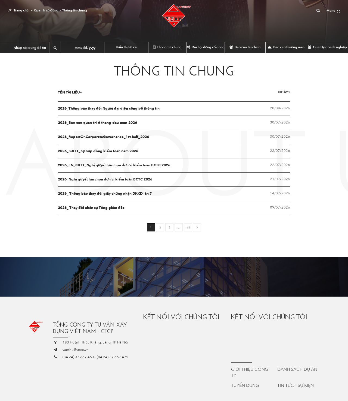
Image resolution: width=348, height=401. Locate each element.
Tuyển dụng (245, 385)
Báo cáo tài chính (247, 47)
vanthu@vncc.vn (76, 349)
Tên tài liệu (69, 92)
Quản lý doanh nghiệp (329, 47)
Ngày (283, 92)
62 (188, 227)
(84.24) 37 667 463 (78, 357)
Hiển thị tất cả (126, 47)
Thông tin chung (169, 47)
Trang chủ (21, 10)
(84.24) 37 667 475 (112, 357)
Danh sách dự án (297, 369)
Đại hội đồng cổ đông (208, 47)
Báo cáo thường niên (288, 47)
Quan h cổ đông (46, 10)
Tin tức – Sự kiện (295, 385)
